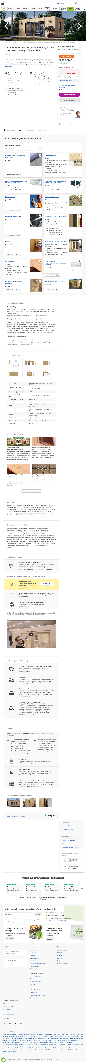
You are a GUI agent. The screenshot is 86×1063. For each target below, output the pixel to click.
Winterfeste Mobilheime (53, 1044)
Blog (58, 960)
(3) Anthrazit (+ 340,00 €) (53, 228)
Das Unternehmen (62, 950)
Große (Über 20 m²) (62, 1034)
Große (15, 1040)
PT (54, 1059)
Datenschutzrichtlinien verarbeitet (57, 920)
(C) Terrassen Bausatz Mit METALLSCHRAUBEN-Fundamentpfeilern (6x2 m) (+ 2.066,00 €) (56, 172)
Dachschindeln (34, 987)
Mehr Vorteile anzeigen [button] (32, 491)
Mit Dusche (31, 1049)
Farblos (7, 241)
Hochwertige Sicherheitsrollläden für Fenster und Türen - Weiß (16, 181)
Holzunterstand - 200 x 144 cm (54, 281)
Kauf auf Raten (67, 80)
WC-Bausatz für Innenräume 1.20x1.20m (13, 282)
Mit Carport (47, 1046)
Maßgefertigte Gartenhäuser (37, 963)
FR (47, 1059)
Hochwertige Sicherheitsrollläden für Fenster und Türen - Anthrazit (56, 181)
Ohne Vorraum (15, 1049)
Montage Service (34, 958)
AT (62, 1059)
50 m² (50, 1040)
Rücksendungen (34, 966)
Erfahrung (60, 955)
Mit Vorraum (23, 1049)
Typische (56, 1042)
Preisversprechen (35, 969)
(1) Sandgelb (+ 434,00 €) (53, 221)
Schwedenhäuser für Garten (10, 1044)
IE (66, 1059)
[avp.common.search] (84, 9)
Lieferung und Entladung (68, 840)
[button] (13, 362)
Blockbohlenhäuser (28, 1038)
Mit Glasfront (62, 1036)
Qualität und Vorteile (67, 829)
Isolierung (32, 984)
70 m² (54, 1040)
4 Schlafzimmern (27, 1042)
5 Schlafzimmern (37, 1042)
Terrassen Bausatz (50, 155)
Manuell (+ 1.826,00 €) (53, 187)
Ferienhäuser (54, 1038)
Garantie (32, 960)
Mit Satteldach (37, 1036)
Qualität (59, 952)
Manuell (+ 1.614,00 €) (13, 187)
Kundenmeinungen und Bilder (70, 847)
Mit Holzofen (49, 1049)
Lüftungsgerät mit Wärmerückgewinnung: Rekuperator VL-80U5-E (55, 263)
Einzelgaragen (20, 1046)
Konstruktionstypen (35, 981)
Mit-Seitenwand (57, 1048)
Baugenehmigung (35, 976)
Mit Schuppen (11, 1036)
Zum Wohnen (45, 1038)
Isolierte (65, 1038)
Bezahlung (33, 952)
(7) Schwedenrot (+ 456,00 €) (54, 232)
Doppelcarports (21, 1048)
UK (44, 1059)
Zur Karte (49, 939)
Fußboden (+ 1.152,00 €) (13, 270)
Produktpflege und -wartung (37, 995)
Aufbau (32, 997)
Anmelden (38, 914)
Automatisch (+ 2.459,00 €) (54, 190)
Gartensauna (72, 1048)
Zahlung (64, 844)
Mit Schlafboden (28, 1036)
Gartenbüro (72, 1034)
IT (49, 1059)
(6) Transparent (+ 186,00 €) (54, 234)
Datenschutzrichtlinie (8, 1006)
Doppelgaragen (29, 1046)
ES (51, 1059)
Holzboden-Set (9, 261)
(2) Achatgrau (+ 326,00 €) (54, 224)
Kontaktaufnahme (62, 963)
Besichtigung (60, 958)
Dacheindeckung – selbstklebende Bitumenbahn (15, 156)
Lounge (78, 1034)
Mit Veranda (29, 1044)
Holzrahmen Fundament (52, 197)
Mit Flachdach (63, 1046)
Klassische (79, 1038)
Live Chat (3, 1059)
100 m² (59, 1040)
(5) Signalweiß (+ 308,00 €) (54, 230)
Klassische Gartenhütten (23, 1034)
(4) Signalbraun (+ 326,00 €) (54, 226)
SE (59, 1059)
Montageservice (10, 197)
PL (64, 1059)
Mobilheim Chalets (66, 1044)
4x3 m (78, 1036)
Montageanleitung (66, 836)
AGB (4, 1004)
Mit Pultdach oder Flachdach (50, 1036)
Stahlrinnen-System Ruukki (13, 216)
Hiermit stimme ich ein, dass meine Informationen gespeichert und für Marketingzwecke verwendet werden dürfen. (25, 921)
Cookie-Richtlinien (7, 1009)
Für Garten (38, 1038)
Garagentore (33, 992)
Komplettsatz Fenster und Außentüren (56, 241)
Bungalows (37, 1040)
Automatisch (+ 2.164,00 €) (14, 190)
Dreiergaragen (39, 1046)
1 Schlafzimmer (72, 1040)
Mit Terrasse (19, 1036)
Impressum (6, 1012)
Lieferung (32, 955)
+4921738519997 (67, 110)
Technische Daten (67, 825)
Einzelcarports (12, 1048)
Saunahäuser (6, 1049)
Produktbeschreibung (67, 822)
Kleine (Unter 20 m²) (50, 1034)
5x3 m (6, 1038)
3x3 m (73, 1036)
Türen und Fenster (35, 989)
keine (48, 158)
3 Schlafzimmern (16, 1042)
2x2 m (69, 1036)
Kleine (60, 1038)
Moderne (33, 1034)
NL (57, 1059)
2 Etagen (64, 1040)
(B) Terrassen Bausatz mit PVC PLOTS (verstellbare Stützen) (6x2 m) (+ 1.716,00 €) (56, 166)
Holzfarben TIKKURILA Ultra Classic (55, 216)
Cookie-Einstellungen (8, 1014)
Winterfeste (40, 1034)
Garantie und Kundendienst (69, 833)
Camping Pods (18, 1038)
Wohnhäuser (21, 1040)
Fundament (33, 979)
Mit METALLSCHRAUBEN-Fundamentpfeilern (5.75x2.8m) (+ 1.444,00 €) (54, 207)
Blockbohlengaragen (74, 1046)
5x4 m (11, 1038)
